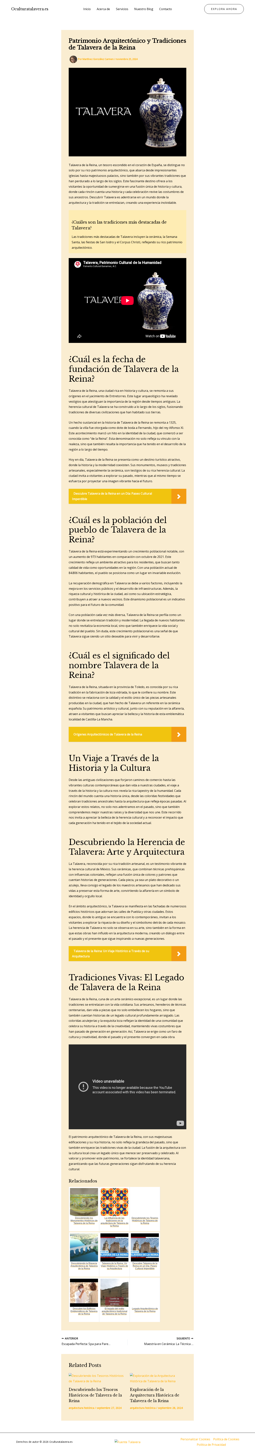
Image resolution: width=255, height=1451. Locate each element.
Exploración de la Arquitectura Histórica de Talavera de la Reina (154, 1395)
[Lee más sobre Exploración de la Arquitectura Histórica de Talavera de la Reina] (158, 1378)
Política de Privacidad (211, 1445)
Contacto (165, 9)
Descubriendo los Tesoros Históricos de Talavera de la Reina (95, 1395)
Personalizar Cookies (195, 1439)
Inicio (87, 9)
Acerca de (103, 9)
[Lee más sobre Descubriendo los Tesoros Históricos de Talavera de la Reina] (97, 1378)
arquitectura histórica (81, 1408)
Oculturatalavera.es (29, 9)
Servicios (122, 9)
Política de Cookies (226, 1439)
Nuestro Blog (143, 9)
